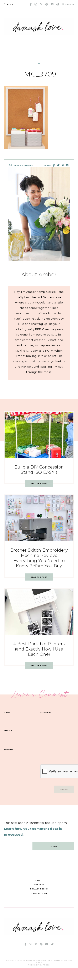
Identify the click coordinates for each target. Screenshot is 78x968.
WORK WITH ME (39, 893)
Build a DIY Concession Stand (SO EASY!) (39, 470)
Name (8, 712)
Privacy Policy (39, 889)
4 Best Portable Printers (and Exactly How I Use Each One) (39, 649)
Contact (39, 885)
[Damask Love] (39, 934)
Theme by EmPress (39, 965)
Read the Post (39, 483)
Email (8, 731)
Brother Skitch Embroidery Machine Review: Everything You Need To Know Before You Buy (39, 558)
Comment (46, 712)
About (39, 880)
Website (9, 749)
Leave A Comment (22, 165)
